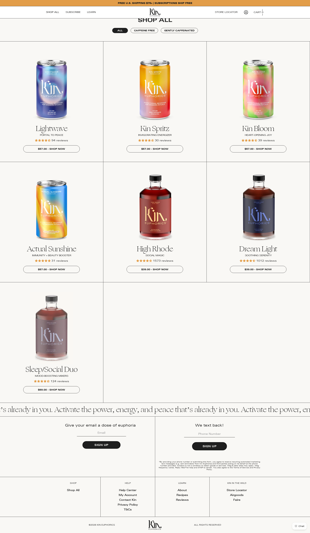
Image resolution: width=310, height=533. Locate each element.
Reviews (182, 499)
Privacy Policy (128, 504)
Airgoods (236, 494)
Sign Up (101, 445)
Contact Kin (127, 499)
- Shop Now (51, 148)
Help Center (127, 490)
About (182, 490)
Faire (236, 499)
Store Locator (226, 12)
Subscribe (73, 12)
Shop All (52, 12)
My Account (128, 494)
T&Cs (128, 509)
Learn (91, 12)
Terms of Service (241, 467)
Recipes (182, 494)
